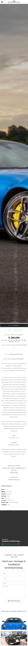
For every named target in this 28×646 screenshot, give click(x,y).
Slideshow (13, 325)
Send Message (15, 601)
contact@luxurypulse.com (10, 544)
